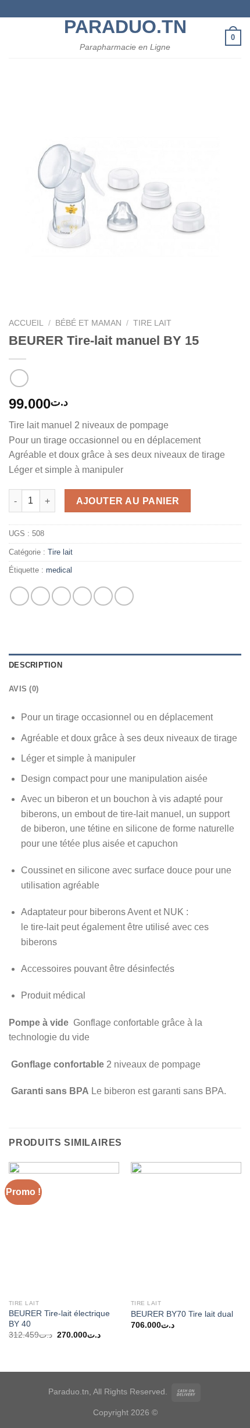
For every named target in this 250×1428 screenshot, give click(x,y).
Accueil (26, 323)
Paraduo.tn (125, 26)
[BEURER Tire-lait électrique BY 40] (64, 1228)
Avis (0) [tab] (23, 688)
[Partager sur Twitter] (61, 596)
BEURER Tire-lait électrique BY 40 (59, 1318)
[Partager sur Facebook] (40, 596)
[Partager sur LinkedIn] (124, 596)
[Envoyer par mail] (82, 596)
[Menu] (16, 37)
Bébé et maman (88, 323)
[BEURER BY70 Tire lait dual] (186, 1228)
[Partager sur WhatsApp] (19, 596)
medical (59, 570)
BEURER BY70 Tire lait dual (182, 1314)
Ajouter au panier (128, 501)
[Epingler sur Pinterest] (103, 596)
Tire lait (152, 323)
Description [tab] (35, 665)
